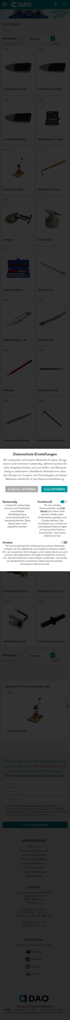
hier (58, 535)
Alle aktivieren (54, 489)
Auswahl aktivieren (22, 489)
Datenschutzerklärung (51, 479)
